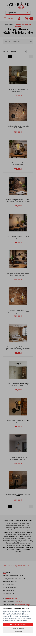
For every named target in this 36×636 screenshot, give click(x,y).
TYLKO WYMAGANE (18, 628)
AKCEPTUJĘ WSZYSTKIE (18, 624)
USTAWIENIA (18, 632)
